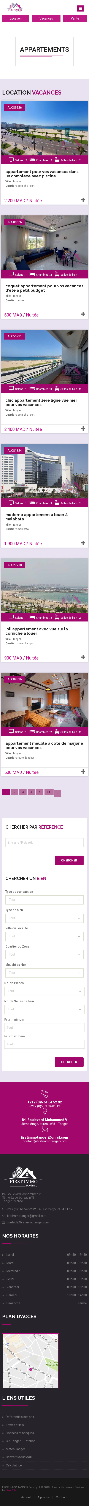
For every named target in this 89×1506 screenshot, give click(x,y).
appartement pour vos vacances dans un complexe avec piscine (41, 173)
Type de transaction (19, 891)
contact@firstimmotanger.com (45, 1141)
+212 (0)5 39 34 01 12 (57, 1209)
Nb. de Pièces (14, 983)
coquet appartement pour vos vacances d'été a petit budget (44, 288)
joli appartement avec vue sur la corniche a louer (36, 631)
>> (49, 792)
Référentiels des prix (20, 1417)
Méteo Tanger (15, 1449)
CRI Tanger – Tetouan (20, 1441)
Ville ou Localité (16, 928)
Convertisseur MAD (19, 1457)
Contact (61, 1497)
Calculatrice (14, 1465)
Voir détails (44, 132)
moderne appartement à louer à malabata (36, 516)
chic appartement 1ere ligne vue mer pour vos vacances (41, 402)
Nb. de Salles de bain (19, 1001)
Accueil (26, 1497)
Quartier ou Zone (17, 946)
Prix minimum (14, 1019)
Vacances (46, 18)
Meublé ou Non (16, 964)
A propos (43, 1497)
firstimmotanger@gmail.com (44, 1137)
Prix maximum (14, 1036)
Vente (75, 18)
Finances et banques (20, 1433)
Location (16, 18)
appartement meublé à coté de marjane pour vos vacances (44, 745)
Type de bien (14, 910)
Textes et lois (15, 1425)
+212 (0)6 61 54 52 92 (21, 1209)
